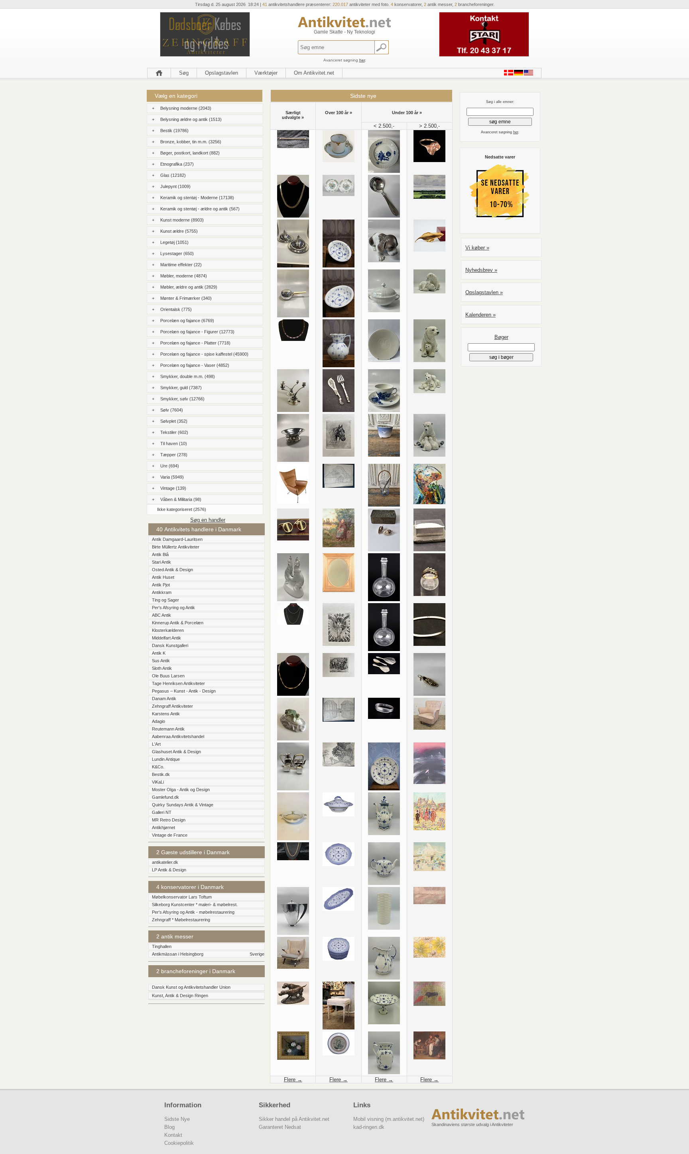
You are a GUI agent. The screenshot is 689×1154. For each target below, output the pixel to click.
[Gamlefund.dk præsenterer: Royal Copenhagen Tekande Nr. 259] (384, 883)
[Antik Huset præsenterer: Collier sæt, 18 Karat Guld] (293, 339)
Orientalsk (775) (176, 309)
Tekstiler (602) (174, 432)
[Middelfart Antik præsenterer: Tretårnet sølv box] (429, 549)
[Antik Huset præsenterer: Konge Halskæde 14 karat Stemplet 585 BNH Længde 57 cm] (293, 858)
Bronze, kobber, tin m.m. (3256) (190, 141)
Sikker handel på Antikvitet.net (294, 1119)
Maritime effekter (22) (181, 264)
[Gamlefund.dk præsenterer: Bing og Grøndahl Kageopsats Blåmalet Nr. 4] (384, 1022)
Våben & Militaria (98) (180, 499)
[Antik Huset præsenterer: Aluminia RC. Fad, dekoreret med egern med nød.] (384, 360)
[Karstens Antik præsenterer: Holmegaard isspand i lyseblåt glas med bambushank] (384, 505)
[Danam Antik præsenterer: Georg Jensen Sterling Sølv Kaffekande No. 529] (293, 933)
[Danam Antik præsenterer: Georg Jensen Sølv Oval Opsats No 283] (293, 460)
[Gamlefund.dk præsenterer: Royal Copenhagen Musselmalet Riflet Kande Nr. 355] (384, 978)
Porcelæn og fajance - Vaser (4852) (194, 365)
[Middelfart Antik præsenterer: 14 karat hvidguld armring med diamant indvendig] (429, 644)
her (362, 60)
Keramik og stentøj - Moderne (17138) (197, 197)
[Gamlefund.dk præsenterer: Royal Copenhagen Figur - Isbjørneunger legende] (429, 292)
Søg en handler (207, 520)
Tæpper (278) (173, 454)
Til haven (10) (173, 443)
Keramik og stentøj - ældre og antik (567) (200, 208)
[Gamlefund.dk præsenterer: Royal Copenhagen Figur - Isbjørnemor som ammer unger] (429, 455)
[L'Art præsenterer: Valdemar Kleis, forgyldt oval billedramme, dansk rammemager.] (338, 590)
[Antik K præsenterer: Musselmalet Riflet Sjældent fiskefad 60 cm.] (338, 909)
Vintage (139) (173, 488)
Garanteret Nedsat (280, 1127)
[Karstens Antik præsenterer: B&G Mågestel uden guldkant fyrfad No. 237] (384, 455)
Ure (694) (169, 465)
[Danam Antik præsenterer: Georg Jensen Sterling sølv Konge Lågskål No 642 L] (293, 838)
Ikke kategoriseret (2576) (181, 509)
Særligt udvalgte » (293, 115)
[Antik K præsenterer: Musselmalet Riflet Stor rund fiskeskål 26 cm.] (338, 864)
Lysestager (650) (177, 253)
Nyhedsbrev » (481, 270)
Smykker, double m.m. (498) (187, 376)
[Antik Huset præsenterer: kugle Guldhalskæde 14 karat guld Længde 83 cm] (293, 623)
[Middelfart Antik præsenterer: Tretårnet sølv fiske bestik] (338, 410)
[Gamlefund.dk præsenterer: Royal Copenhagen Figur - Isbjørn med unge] (429, 360)
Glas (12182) (173, 175)
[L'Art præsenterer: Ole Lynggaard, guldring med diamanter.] (429, 160)
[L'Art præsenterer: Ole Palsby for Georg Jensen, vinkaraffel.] (384, 599)
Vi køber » (477, 248)
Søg (184, 73)
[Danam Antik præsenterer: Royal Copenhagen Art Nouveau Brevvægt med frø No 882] (293, 739)
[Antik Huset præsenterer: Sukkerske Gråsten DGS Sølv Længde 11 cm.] (384, 216)
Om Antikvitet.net (314, 73)
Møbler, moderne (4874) (183, 275)
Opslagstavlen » (484, 292)
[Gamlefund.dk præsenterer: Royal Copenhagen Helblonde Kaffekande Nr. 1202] (384, 833)
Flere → (293, 1080)
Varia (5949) (172, 477)
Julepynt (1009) (175, 186)
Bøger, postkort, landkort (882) (190, 152)
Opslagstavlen (221, 73)
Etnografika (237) (177, 164)
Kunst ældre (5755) (179, 231)
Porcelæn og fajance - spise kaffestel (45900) (204, 354)
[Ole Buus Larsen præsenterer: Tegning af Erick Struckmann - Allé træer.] (338, 765)
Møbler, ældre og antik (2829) (188, 287)
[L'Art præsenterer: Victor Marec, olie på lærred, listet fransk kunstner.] (338, 545)
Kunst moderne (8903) (182, 220)
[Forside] (159, 73)
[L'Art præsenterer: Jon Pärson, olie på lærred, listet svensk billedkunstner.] (429, 902)
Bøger (501, 337)
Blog (169, 1127)
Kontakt (173, 1135)
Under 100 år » (407, 112)
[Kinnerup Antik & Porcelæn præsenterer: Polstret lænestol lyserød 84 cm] (429, 728)
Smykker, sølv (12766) (182, 398)
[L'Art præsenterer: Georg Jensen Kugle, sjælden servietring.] (384, 717)
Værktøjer (266, 73)
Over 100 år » (338, 112)
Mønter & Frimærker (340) (186, 298)
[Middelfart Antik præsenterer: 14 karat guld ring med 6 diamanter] (429, 594)
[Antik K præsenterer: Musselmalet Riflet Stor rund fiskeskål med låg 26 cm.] (338, 814)
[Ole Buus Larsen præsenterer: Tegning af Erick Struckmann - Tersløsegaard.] (338, 486)
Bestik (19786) (174, 130)
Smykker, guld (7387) (181, 387)
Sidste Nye (177, 1119)
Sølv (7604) (171, 410)
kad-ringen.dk (368, 1127)
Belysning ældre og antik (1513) (191, 119)
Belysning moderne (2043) (185, 108)
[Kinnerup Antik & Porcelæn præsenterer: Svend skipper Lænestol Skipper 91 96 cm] (293, 967)
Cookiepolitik (179, 1143)
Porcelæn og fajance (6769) (187, 320)
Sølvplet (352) (173, 421)
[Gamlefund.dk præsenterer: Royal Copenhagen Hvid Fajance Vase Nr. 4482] (384, 928)
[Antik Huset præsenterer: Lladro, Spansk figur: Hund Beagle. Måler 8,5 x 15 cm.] (384, 260)
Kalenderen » (480, 315)
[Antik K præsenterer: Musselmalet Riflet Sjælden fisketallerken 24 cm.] (338, 959)
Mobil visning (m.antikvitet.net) (388, 1119)
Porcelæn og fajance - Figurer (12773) (197, 331)
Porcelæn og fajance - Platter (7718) (195, 342)
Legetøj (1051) (174, 242)
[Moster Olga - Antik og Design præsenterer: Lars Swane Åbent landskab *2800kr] (429, 197)
